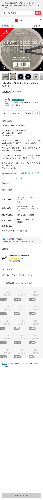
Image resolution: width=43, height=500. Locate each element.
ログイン (14, 26)
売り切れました (21, 495)
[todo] (39, 20)
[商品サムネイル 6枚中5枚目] (35, 76)
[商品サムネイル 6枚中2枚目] (13, 76)
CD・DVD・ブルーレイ (26, 197)
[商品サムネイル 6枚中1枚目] (5, 76)
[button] (35, 20)
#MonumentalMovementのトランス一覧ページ (20, 173)
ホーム (4, 363)
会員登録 (5, 26)
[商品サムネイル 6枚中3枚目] (20, 76)
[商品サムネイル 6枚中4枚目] (28, 76)
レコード (20, 199)
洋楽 (18, 202)
